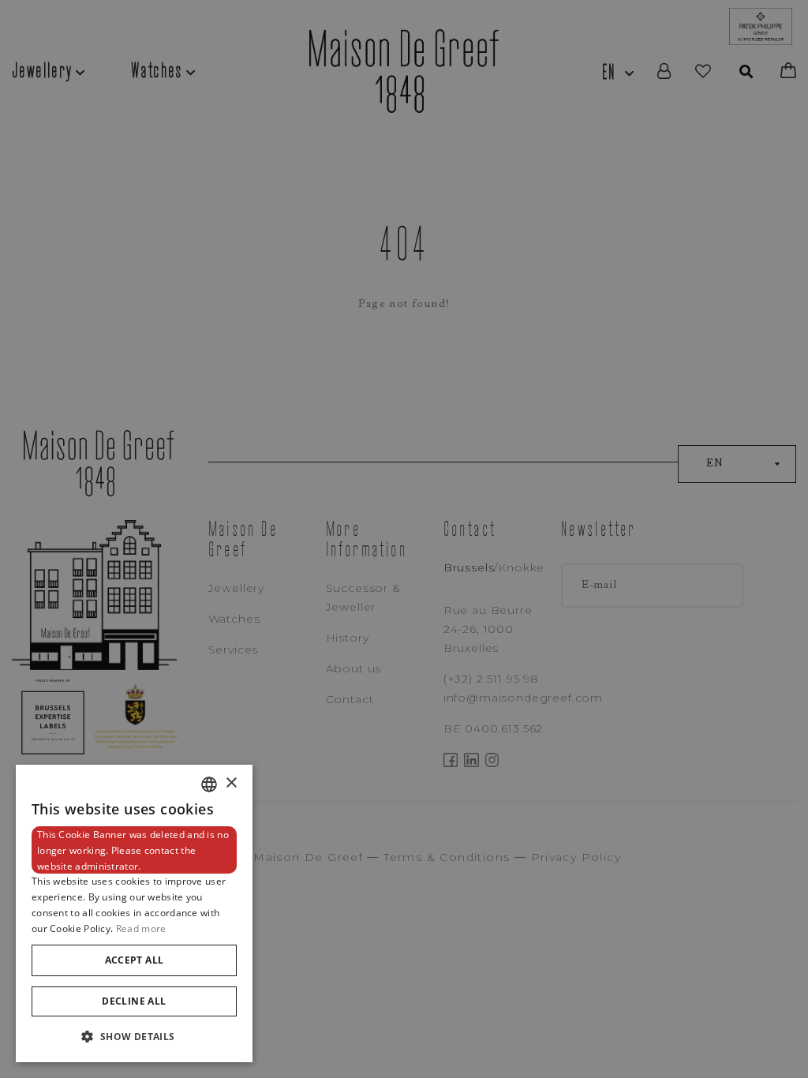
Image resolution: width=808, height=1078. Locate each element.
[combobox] (209, 784)
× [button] (231, 783)
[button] (134, 1036)
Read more (141, 928)
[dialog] (134, 913)
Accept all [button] (134, 960)
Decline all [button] (134, 1001)
